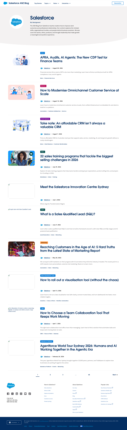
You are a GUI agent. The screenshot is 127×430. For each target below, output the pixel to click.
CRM (42, 308)
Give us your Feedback (78, 412)
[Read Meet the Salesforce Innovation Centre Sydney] (21, 191)
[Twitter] (12, 394)
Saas (45, 396)
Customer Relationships (60, 144)
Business (56, 333)
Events (54, 366)
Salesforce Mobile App (106, 390)
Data (42, 53)
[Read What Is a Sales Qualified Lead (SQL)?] (21, 216)
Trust (48, 426)
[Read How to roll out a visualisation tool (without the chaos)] (21, 281)
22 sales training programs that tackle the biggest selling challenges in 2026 (76, 158)
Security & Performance (78, 398)
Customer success (48, 398)
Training (55, 177)
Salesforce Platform (46, 341)
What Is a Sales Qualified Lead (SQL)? (67, 214)
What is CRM (47, 390)
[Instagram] (21, 394)
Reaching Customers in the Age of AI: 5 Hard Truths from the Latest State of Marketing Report (77, 249)
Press (74, 393)
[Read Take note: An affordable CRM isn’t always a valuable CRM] (21, 125)
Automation (43, 111)
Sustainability (76, 407)
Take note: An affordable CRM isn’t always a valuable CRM (72, 125)
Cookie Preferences (73, 426)
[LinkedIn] (16, 394)
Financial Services (49, 78)
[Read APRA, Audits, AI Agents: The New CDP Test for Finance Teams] (21, 59)
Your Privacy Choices (62, 426)
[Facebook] (8, 394)
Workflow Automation (62, 300)
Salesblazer (43, 177)
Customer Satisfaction (54, 111)
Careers (74, 390)
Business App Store (105, 393)
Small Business (45, 119)
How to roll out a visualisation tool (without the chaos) (79, 280)
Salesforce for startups (106, 404)
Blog (74, 396)
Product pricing (47, 401)
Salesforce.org (76, 401)
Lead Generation (45, 235)
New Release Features (106, 388)
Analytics (42, 300)
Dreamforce (104, 396)
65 (89, 375)
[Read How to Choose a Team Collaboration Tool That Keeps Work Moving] (21, 314)
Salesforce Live (104, 401)
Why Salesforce (48, 388)
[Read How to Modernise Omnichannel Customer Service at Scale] (21, 92)
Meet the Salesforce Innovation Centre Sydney (74, 187)
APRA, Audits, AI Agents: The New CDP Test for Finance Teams (73, 59)
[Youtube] (25, 394)
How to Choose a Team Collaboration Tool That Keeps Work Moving (74, 314)
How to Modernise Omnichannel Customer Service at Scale (79, 92)
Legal (74, 409)
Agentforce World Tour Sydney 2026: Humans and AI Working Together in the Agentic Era (78, 347)
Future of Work (51, 300)
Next (114, 375)
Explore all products (48, 393)
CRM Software (104, 398)
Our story (75, 388)
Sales (41, 144)
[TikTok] (29, 394)
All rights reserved (44, 421)
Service (43, 86)
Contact (53, 426)
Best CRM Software (77, 404)
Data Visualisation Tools (48, 275)
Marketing (58, 235)
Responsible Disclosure (39, 426)
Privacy (30, 426)
